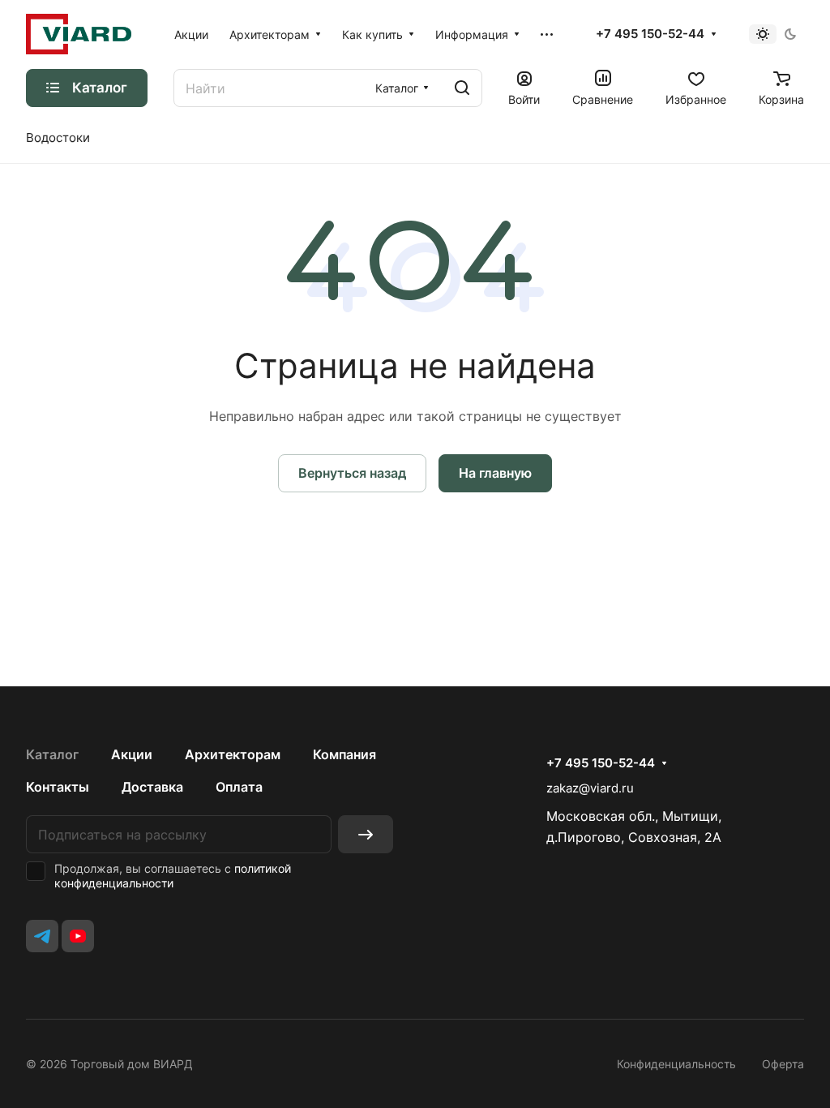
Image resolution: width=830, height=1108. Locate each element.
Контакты (57, 787)
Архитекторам (232, 754)
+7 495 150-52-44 (650, 34)
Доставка (152, 787)
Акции (131, 754)
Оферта (783, 1064)
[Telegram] (42, 936)
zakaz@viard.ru (590, 788)
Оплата (239, 787)
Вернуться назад (352, 473)
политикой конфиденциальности (172, 875)
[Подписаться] (365, 834)
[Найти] (462, 88)
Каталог (52, 754)
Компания (344, 754)
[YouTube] (78, 936)
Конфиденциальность (676, 1064)
